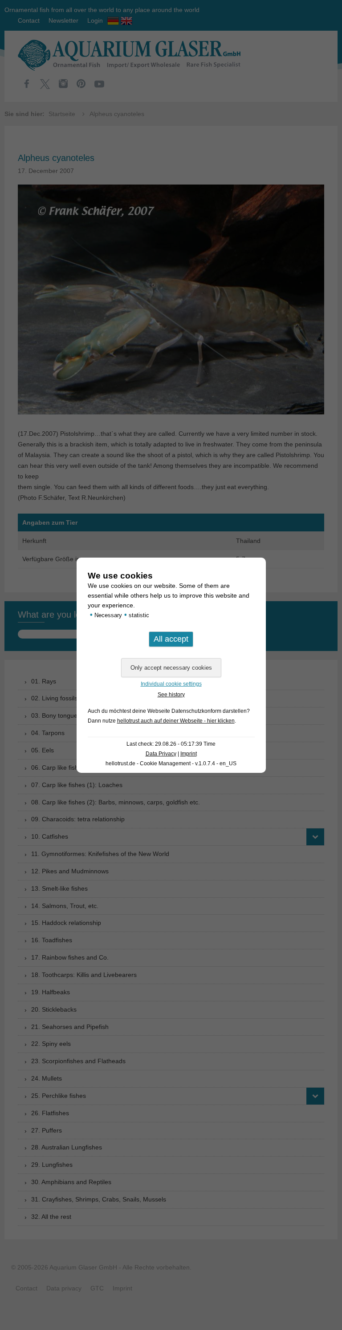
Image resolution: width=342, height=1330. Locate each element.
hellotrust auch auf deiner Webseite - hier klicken (176, 721)
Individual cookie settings (171, 684)
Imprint (188, 754)
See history (171, 694)
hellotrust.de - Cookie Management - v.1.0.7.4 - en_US (171, 763)
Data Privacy (161, 754)
